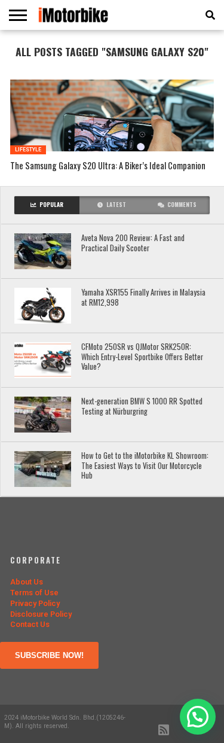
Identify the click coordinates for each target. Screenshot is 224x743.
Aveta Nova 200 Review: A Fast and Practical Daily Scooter (133, 243)
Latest (116, 204)
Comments (182, 204)
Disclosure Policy (41, 614)
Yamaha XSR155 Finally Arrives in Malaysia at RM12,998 (143, 297)
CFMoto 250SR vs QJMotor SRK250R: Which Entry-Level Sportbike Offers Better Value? (142, 357)
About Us (26, 581)
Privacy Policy (35, 603)
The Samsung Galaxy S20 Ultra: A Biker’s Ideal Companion (107, 166)
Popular (51, 204)
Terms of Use (34, 592)
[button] (198, 717)
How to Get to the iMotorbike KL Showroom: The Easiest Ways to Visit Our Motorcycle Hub (144, 466)
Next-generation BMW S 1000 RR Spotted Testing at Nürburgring (141, 406)
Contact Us (30, 624)
